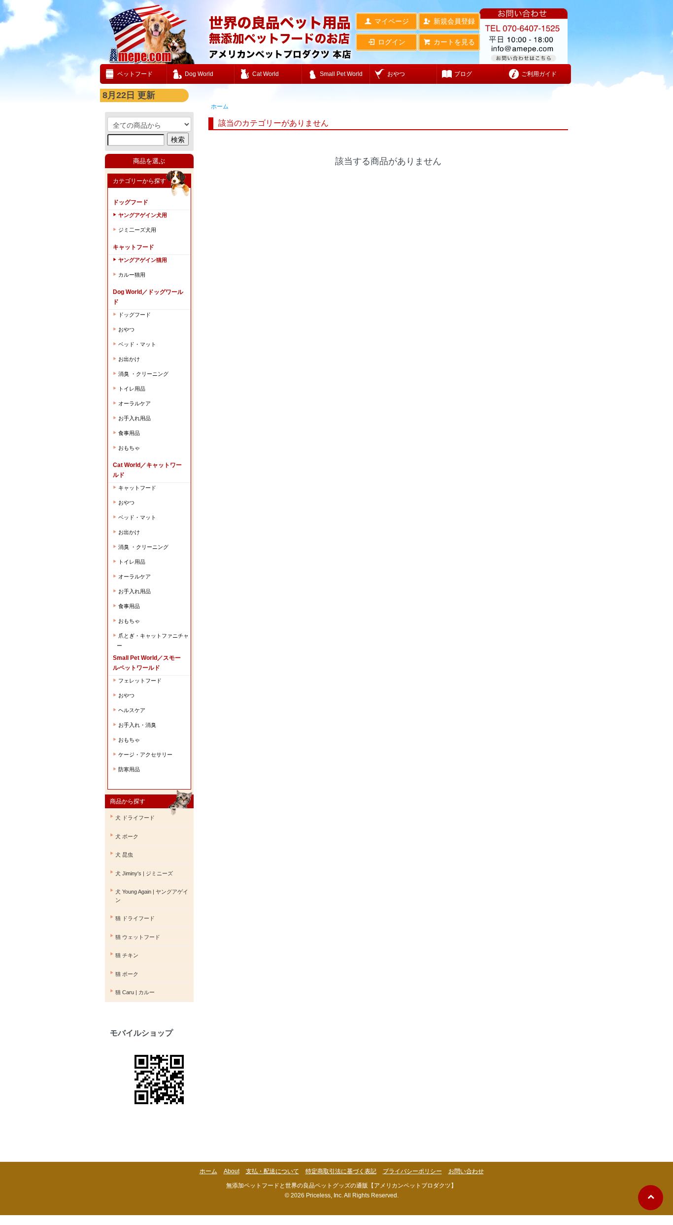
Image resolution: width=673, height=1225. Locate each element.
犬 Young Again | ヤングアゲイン (151, 896)
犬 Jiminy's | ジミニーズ (144, 873)
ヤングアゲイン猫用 (142, 260)
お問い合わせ (466, 1171)
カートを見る (454, 42)
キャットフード (137, 488)
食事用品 (129, 433)
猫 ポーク (126, 974)
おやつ (126, 329)
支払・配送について (272, 1171)
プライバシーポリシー (412, 1171)
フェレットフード (140, 681)
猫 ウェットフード (137, 937)
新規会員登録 (454, 21)
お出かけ (129, 359)
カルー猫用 (131, 275)
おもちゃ (129, 448)
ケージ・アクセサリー (145, 754)
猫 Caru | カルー (135, 992)
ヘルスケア (131, 710)
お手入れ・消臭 (137, 725)
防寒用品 (129, 769)
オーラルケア (134, 403)
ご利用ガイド (539, 74)
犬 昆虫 (124, 855)
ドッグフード (134, 315)
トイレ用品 (131, 389)
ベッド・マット (137, 344)
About (231, 1171)
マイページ (391, 21)
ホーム (220, 106)
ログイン (391, 42)
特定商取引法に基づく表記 (340, 1171)
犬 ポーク (126, 836)
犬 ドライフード (135, 818)
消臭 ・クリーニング (143, 374)
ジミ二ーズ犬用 (137, 230)
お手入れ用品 (134, 418)
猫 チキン (126, 955)
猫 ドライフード (135, 918)
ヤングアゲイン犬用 (142, 215)
